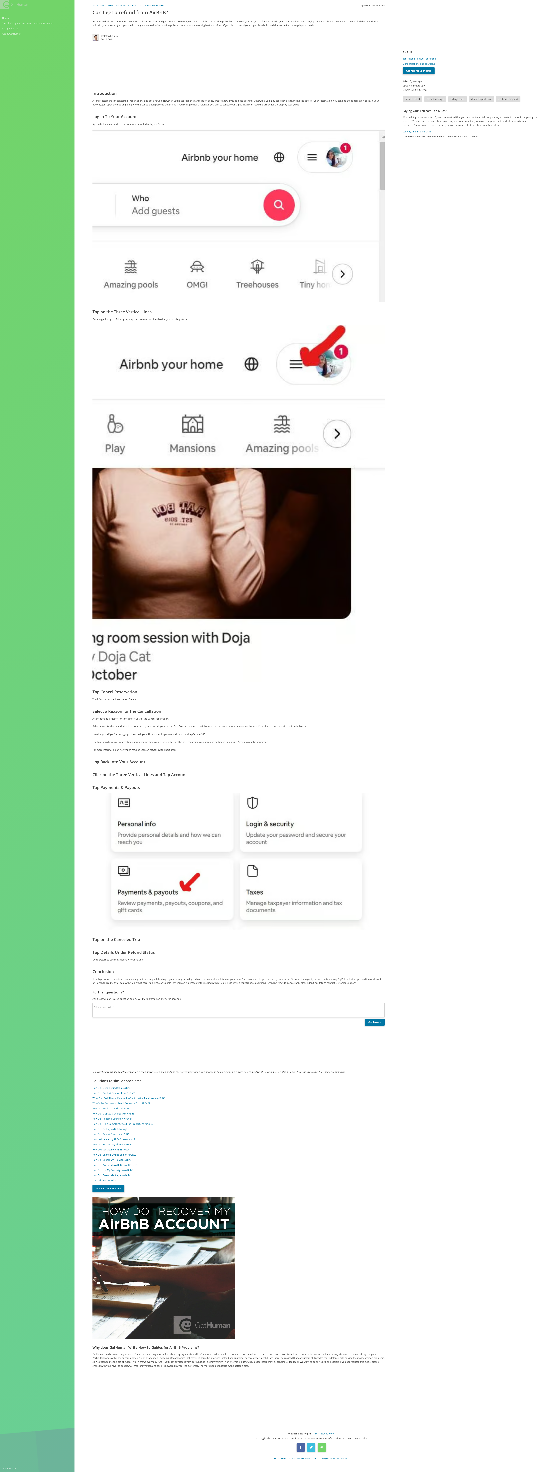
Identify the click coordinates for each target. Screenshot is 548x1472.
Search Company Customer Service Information (27, 23)
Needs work (327, 1433)
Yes (317, 1433)
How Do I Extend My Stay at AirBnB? (111, 1175)
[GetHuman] (14, 4)
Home (5, 18)
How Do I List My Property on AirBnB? (112, 1170)
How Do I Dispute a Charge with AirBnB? (113, 1113)
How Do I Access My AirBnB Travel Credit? (114, 1165)
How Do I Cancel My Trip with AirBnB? (112, 1159)
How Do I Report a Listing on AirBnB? (112, 1118)
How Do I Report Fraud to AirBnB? (110, 1134)
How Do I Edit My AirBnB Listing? (109, 1129)
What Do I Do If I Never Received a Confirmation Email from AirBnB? (128, 1098)
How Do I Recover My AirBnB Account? (112, 1144)
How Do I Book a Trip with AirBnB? (110, 1108)
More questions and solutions (419, 63)
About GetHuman (11, 33)
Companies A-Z (10, 28)
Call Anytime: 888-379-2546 (417, 131)
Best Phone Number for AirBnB (419, 58)
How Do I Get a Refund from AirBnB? (111, 1088)
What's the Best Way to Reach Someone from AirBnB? (121, 1103)
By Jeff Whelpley (109, 36)
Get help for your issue (108, 1188)
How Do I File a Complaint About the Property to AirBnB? (122, 1123)
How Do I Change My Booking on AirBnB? (114, 1154)
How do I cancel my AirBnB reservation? (113, 1139)
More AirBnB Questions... (105, 1180)
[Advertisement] (178, 66)
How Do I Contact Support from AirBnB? (113, 1093)
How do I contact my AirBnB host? (110, 1149)
